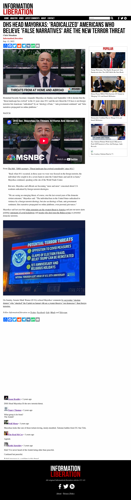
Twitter (33, 312)
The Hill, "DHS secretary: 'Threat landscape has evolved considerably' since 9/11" (41, 168)
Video (21, 18)
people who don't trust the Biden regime (55, 212)
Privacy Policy (69, 493)
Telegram (63, 312)
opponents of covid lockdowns (22, 212)
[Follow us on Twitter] (66, 488)
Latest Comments (32, 18)
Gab (47, 312)
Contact (51, 18)
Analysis (14, 18)
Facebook (41, 312)
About (43, 18)
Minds (52, 312)
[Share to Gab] (33, 46)
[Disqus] (65, 361)
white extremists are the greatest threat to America (46, 209)
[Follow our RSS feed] (72, 488)
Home (6, 18)
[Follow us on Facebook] (59, 488)
